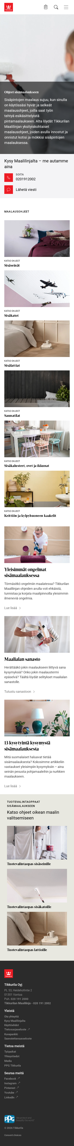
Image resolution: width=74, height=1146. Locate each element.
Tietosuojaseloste (15, 1029)
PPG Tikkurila (12, 1065)
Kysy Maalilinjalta (14, 1020)
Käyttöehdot (11, 1025)
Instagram (10, 1083)
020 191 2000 (19, 999)
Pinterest (9, 1088)
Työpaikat (10, 1051)
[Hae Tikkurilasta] (56, 7)
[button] (45, 7)
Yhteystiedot (11, 1056)
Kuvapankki (11, 1034)
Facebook (10, 1078)
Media (8, 1061)
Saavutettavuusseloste (18, 1038)
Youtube (9, 1092)
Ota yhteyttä (11, 1016)
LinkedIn (9, 1097)
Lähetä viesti (26, 189)
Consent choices (12, 1135)
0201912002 (26, 179)
